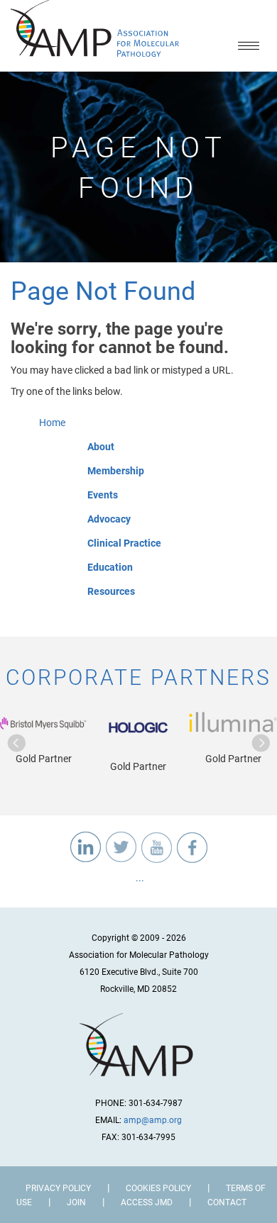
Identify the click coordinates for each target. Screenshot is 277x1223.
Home (52, 422)
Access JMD (147, 1201)
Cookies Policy (158, 1187)
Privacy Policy (58, 1187)
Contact (226, 1201)
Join (76, 1201)
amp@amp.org (153, 1119)
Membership (115, 470)
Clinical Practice (124, 542)
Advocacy (109, 518)
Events (102, 494)
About (100, 446)
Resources (111, 591)
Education (110, 567)
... (139, 877)
